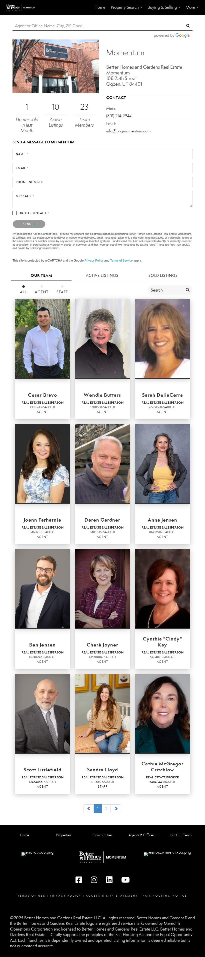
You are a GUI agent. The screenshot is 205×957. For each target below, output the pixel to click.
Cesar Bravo (42, 395)
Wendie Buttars (102, 395)
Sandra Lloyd (102, 770)
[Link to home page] (23, 7)
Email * (22, 168)
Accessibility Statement (112, 895)
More (193, 10)
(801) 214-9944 (119, 115)
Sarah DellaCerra (162, 395)
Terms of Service (121, 260)
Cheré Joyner (102, 645)
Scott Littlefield (42, 770)
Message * (25, 196)
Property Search (127, 10)
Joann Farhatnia (42, 520)
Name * (22, 154)
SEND (28, 224)
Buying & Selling (165, 10)
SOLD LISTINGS (163, 275)
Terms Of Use (32, 895)
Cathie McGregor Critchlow (162, 767)
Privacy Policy (94, 260)
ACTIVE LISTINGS (102, 275)
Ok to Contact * (33, 213)
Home (100, 7)
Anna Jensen (163, 520)
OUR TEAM (41, 275)
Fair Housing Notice (165, 895)
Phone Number (29, 182)
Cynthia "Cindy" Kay (162, 642)
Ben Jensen (42, 645)
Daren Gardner (102, 520)
